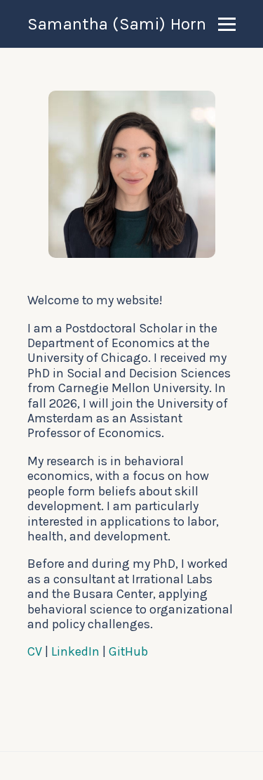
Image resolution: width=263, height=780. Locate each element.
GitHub (128, 651)
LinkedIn (75, 651)
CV (34, 651)
